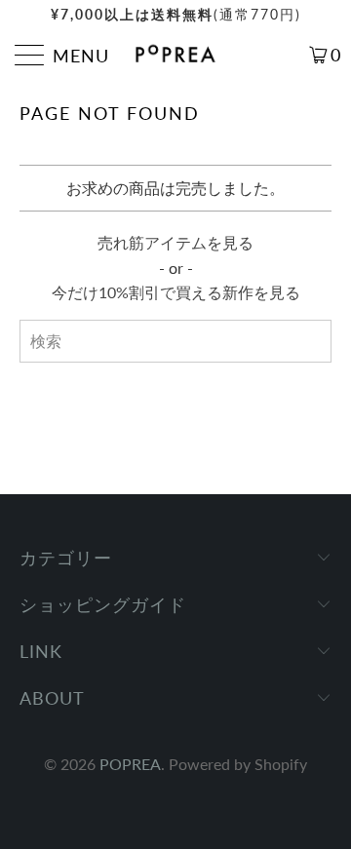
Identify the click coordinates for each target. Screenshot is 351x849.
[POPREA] (175, 54)
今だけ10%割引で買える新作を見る (176, 292)
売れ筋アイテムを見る (176, 242)
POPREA (130, 763)
